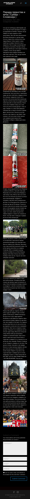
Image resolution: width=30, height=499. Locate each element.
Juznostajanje (8, 20)
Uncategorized (7, 21)
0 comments (15, 21)
